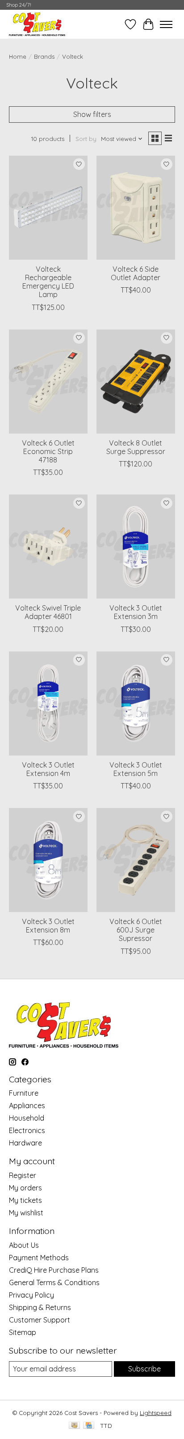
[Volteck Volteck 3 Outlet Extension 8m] (48, 860)
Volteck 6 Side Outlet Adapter (135, 273)
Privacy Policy (31, 1294)
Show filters (92, 114)
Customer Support (39, 1319)
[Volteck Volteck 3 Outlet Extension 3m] (135, 546)
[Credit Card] (88, 1426)
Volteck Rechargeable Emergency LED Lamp (48, 282)
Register (22, 1175)
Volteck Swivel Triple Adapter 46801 (48, 612)
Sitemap (22, 1332)
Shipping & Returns (40, 1307)
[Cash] (74, 1426)
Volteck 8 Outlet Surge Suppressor (135, 447)
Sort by (85, 138)
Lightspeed (155, 1412)
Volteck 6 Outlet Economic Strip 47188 (48, 451)
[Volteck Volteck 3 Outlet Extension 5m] (135, 703)
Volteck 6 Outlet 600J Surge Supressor (135, 930)
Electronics (27, 1130)
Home (17, 56)
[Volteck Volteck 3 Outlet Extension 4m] (48, 703)
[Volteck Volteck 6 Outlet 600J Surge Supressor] (135, 860)
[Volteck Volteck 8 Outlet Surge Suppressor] (135, 382)
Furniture (23, 1093)
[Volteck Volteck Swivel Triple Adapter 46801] (48, 546)
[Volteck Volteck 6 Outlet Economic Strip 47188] (48, 382)
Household (26, 1117)
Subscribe (144, 1368)
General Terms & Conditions (54, 1282)
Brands (44, 56)
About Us (24, 1245)
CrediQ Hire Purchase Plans (54, 1270)
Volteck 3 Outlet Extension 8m (48, 925)
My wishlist (26, 1212)
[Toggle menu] (166, 24)
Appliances (27, 1105)
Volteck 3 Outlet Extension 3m (135, 612)
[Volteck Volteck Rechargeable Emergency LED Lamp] (48, 208)
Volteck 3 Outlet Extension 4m (48, 769)
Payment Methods (39, 1257)
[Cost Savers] (37, 24)
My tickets (25, 1200)
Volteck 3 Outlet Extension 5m (135, 769)
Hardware (25, 1142)
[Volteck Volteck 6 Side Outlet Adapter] (135, 208)
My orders (25, 1187)
